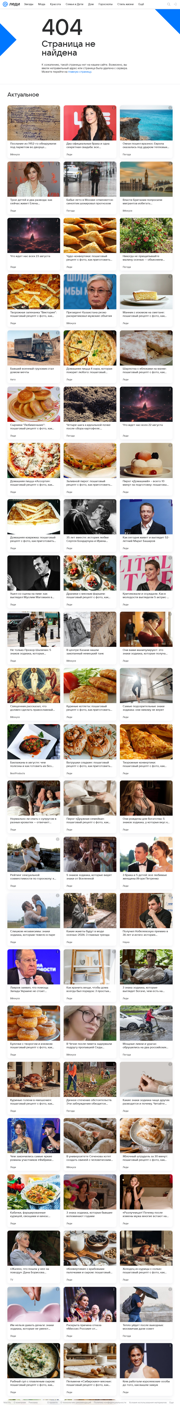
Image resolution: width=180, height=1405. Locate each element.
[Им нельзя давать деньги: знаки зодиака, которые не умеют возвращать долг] (33, 1313)
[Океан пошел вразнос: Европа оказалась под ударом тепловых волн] (146, 131)
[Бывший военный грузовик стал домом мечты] (33, 356)
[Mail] (5, 4)
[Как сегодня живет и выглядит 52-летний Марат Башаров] (146, 525)
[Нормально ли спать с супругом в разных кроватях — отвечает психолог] (33, 806)
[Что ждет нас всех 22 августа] (146, 413)
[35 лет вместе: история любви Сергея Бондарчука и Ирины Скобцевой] (90, 525)
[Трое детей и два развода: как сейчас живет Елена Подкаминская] (33, 188)
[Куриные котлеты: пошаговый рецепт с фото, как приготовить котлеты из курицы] (90, 694)
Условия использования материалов (148, 1402)
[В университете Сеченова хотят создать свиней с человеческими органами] (90, 1144)
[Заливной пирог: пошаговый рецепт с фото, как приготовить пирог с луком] (90, 469)
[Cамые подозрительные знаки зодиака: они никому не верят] (146, 694)
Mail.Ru (7, 1402)
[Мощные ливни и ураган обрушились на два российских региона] (146, 1032)
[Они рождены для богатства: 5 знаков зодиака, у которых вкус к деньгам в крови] (146, 806)
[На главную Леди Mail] (14, 4)
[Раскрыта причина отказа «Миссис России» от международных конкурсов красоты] (90, 1313)
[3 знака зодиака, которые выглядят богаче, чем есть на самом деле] (146, 975)
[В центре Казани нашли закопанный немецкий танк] (90, 638)
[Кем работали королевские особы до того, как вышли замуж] (146, 1369)
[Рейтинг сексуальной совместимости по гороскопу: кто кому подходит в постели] (33, 863)
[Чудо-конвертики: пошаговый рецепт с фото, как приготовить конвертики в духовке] (90, 244)
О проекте (52, 1402)
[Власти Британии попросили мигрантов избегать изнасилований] (146, 188)
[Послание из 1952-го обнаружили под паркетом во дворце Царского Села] (33, 131)
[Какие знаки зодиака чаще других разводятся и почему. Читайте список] (146, 1088)
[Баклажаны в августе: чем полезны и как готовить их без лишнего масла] (33, 750)
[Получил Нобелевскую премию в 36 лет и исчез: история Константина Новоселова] (146, 919)
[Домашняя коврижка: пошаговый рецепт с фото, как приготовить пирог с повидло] (33, 525)
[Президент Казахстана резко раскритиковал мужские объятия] (90, 300)
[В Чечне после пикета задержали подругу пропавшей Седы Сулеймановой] (90, 1032)
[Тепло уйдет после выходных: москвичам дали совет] (146, 1313)
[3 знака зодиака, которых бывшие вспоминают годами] (90, 1200)
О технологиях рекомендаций (75, 1402)
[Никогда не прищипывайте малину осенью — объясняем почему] (146, 244)
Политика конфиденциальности (110, 1402)
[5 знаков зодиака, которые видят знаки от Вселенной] (90, 863)
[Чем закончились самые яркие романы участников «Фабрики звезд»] (33, 1144)
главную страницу (79, 71)
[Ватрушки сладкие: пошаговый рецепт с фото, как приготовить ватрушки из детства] (90, 750)
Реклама (33, 1402)
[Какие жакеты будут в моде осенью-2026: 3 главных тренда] (90, 919)
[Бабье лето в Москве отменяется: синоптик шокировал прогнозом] (90, 188)
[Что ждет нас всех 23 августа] (33, 244)
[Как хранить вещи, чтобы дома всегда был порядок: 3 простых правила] (90, 975)
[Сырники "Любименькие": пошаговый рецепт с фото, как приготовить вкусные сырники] (33, 413)
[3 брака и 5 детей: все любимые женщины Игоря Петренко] (146, 863)
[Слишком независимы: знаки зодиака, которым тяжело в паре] (33, 919)
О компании (20, 1402)
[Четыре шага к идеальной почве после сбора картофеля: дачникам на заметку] (90, 413)
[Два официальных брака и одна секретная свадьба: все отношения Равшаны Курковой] (90, 131)
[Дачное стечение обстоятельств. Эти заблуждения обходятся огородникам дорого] (90, 1088)
